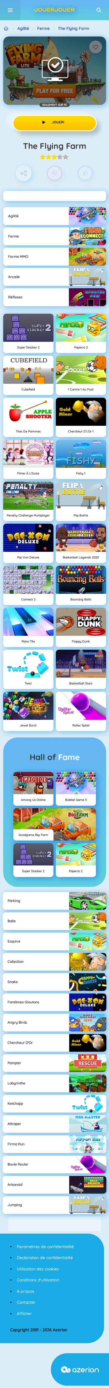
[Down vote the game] (54, 173)
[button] (99, 10)
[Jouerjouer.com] (6, 28)
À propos (25, 1291)
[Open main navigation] (10, 10)
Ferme (43, 28)
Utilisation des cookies (38, 1269)
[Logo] (54, 10)
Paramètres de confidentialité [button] (45, 1246)
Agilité (23, 28)
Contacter (26, 1302)
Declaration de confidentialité (45, 1257)
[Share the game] (23, 173)
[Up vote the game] (85, 173)
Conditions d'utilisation (38, 1280)
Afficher (24, 1313)
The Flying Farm (73, 28)
